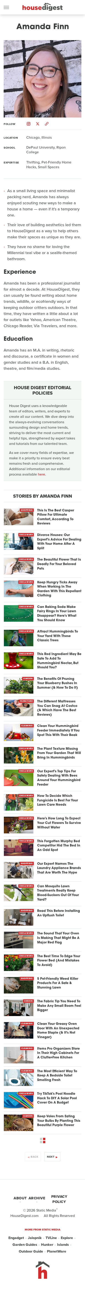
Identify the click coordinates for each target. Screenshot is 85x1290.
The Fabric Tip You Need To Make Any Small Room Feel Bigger (59, 1006)
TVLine (51, 1237)
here (41, 474)
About (20, 1198)
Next (50, 1157)
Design (28, 1001)
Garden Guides (24, 1244)
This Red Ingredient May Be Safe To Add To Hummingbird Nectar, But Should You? (59, 661)
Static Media (46, 1210)
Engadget (16, 1237)
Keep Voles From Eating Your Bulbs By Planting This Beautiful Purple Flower (58, 1121)
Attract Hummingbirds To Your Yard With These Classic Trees (57, 636)
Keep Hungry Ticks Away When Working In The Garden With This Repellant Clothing (59, 589)
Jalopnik (35, 1237)
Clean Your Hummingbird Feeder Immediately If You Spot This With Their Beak (58, 730)
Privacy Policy (59, 1199)
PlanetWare (56, 1251)
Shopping (27, 510)
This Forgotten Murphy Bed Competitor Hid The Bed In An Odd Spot (58, 846)
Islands (63, 1244)
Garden (28, 678)
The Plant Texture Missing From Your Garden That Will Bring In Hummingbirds (59, 753)
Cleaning (27, 725)
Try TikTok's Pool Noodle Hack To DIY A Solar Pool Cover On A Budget (57, 1098)
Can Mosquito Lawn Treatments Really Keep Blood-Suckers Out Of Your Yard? (58, 893)
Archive (37, 1198)
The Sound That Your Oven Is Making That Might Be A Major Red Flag (58, 938)
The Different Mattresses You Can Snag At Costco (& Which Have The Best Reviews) (57, 708)
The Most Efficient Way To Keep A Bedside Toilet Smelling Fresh (57, 1076)
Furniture (26, 701)
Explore (67, 1237)
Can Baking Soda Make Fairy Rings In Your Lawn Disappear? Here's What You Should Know (56, 613)
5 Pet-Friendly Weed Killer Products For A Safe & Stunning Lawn (57, 983)
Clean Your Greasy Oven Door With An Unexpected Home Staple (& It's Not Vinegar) (58, 1030)
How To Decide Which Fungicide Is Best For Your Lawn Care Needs (57, 800)
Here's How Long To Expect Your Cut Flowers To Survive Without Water (59, 823)
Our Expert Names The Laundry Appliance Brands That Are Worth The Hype (59, 868)
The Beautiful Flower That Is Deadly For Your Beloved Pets (59, 564)
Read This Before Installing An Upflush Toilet (58, 913)
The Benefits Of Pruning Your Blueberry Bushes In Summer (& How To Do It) (57, 683)
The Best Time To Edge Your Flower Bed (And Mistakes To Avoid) (58, 961)
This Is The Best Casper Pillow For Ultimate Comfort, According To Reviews (55, 517)
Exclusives (26, 534)
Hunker (47, 1244)
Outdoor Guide (31, 1251)
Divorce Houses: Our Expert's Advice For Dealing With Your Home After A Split (59, 541)
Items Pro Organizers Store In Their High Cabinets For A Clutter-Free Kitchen (58, 1053)
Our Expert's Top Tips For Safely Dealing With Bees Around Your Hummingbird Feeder (58, 778)
